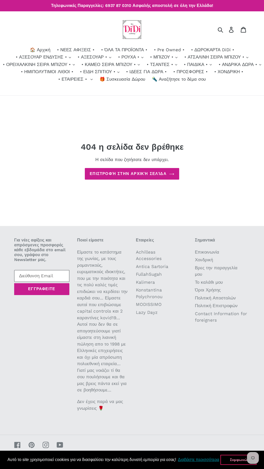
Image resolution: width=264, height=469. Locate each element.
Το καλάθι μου (209, 282)
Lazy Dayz (147, 312)
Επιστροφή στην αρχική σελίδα (128, 173)
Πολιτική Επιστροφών (216, 305)
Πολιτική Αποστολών (215, 297)
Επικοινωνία (207, 252)
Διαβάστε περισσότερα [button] (198, 459)
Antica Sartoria (152, 266)
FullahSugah (149, 274)
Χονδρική (204, 259)
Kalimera (145, 282)
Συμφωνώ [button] (238, 460)
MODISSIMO (149, 304)
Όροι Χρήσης (208, 289)
